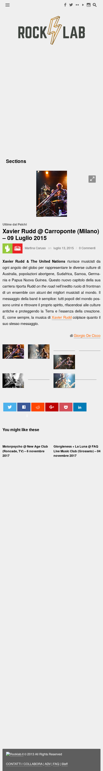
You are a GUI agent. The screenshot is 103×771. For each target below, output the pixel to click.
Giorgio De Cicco (87, 335)
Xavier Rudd (62, 317)
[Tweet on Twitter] (10, 407)
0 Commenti (87, 248)
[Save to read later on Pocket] (66, 407)
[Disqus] (51, 539)
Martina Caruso (35, 248)
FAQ (56, 764)
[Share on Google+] (52, 407)
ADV (48, 764)
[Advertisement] (51, 101)
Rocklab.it (17, 754)
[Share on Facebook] (24, 407)
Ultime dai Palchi (14, 224)
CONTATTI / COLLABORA (24, 764)
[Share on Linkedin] (80, 407)
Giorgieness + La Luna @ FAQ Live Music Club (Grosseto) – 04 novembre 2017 (77, 451)
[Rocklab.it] (51, 30)
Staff (65, 764)
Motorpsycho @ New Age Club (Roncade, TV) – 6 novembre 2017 (25, 451)
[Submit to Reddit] (38, 407)
